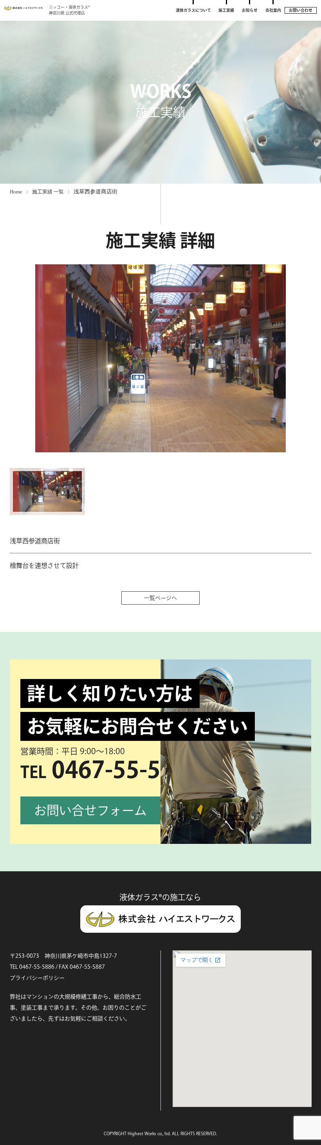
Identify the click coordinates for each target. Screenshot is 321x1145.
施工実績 (226, 10)
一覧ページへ (160, 598)
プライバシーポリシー (37, 978)
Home (16, 192)
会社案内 (273, 10)
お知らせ (250, 10)
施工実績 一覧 (48, 192)
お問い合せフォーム (90, 810)
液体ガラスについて (193, 10)
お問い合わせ (300, 10)
